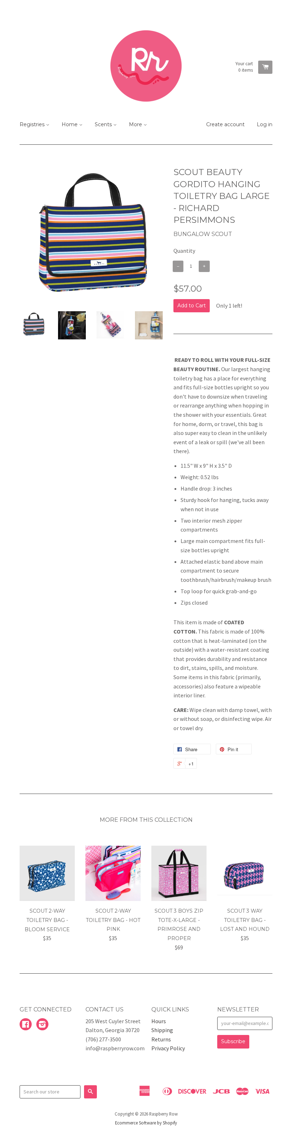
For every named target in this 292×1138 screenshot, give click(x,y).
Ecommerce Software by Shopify (146, 1123)
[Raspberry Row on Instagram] (42, 1025)
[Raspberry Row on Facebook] (26, 1025)
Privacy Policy (168, 1048)
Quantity (184, 250)
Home (70, 124)
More (136, 124)
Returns (161, 1039)
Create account (225, 124)
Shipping (162, 1030)
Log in (264, 124)
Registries (33, 124)
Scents (104, 124)
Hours (158, 1021)
